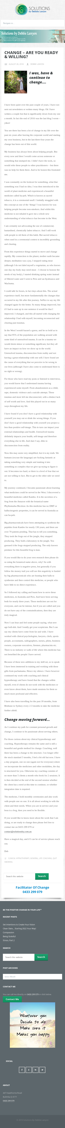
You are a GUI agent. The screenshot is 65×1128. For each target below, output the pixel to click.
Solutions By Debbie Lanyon (32, 9)
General (34, 858)
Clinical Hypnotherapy (18, 858)
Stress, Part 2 (9, 940)
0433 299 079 (32, 892)
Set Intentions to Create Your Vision (19, 924)
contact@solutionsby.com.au (18, 831)
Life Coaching (45, 858)
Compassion (8, 932)
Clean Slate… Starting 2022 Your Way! (19, 928)
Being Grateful (9, 936)
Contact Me (12, 999)
